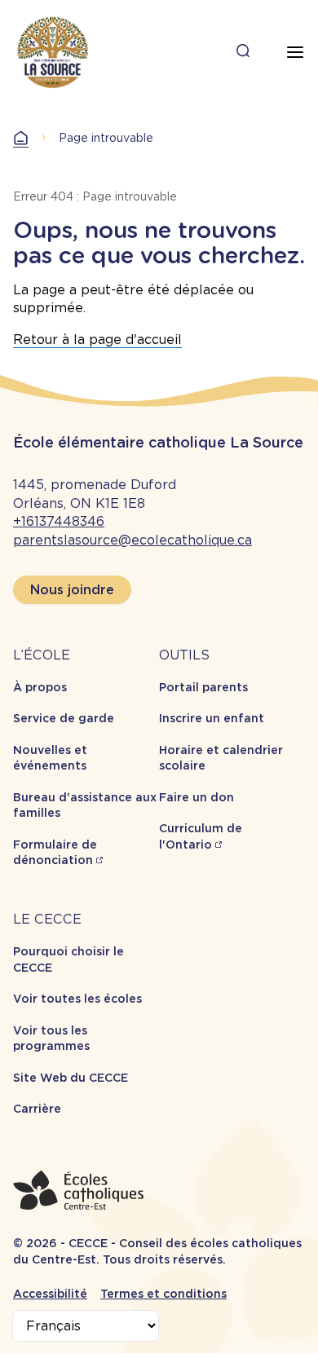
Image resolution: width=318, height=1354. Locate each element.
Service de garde (63, 718)
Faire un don (196, 797)
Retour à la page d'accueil (97, 339)
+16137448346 (58, 521)
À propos (40, 687)
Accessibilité (50, 1293)
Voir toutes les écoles (77, 998)
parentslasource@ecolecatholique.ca (132, 540)
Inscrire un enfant (211, 718)
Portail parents (203, 687)
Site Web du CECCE (70, 1077)
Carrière (37, 1108)
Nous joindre (72, 590)
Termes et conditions (163, 1293)
